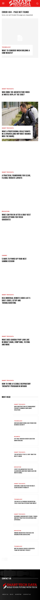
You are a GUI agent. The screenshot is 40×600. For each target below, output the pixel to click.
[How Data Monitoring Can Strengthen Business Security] (7, 423)
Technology (6, 47)
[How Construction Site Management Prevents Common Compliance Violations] (7, 407)
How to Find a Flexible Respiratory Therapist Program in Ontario (16, 385)
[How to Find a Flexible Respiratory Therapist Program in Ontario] (20, 371)
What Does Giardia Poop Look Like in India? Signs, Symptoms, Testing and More (16, 342)
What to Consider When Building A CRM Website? (16, 51)
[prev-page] (3, 559)
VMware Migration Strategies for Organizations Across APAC (24, 533)
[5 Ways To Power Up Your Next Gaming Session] (20, 246)
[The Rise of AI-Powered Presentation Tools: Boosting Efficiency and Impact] (7, 501)
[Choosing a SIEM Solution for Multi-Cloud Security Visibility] (7, 486)
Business (17, 436)
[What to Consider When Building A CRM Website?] (20, 38)
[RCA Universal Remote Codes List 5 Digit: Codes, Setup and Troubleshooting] (20, 288)
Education (5, 211)
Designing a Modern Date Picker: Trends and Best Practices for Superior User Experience (25, 518)
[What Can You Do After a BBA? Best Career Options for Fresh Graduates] (20, 204)
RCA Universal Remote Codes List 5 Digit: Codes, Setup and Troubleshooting (16, 300)
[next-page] (6, 559)
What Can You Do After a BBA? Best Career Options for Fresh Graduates (16, 217)
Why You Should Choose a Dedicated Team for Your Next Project (24, 549)
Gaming (4, 255)
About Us (5, 594)
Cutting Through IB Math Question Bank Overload (24, 439)
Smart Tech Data (8, 88)
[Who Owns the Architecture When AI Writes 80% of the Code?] (20, 79)
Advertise (18, 594)
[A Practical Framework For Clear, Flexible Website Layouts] (20, 163)
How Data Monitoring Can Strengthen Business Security (25, 424)
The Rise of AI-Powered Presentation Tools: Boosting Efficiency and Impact (25, 502)
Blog (11, 594)
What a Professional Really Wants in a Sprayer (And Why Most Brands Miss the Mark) (16, 134)
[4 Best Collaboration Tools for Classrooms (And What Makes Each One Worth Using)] (7, 470)
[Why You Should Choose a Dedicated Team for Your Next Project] (7, 548)
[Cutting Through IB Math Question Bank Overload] (7, 439)
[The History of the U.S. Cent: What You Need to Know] (7, 454)
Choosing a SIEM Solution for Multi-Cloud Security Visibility (24, 486)
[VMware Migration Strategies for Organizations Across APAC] (7, 533)
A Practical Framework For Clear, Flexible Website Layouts (16, 176)
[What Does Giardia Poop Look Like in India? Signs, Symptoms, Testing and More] (20, 329)
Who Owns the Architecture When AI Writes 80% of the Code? (15, 93)
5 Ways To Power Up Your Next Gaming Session (14, 260)
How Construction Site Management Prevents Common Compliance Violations (24, 408)
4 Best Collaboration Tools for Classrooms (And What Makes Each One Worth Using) (25, 471)
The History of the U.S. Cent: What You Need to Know (25, 455)
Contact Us (27, 594)
